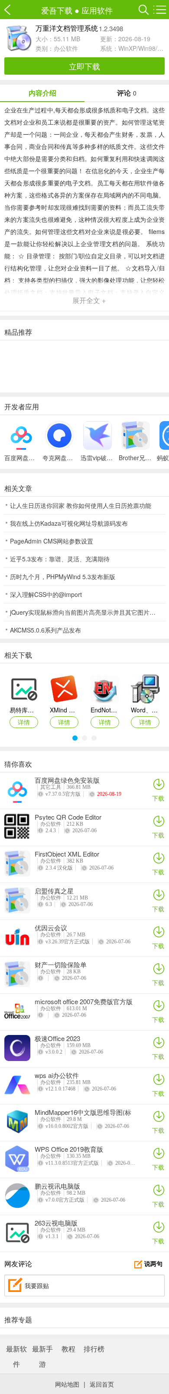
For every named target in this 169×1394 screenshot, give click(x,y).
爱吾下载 (12, 9)
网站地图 (67, 1384)
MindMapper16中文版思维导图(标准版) (83, 1112)
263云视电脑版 (56, 1222)
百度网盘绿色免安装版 (67, 780)
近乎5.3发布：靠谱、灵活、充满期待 (60, 558)
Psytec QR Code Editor (68, 817)
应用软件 (97, 10)
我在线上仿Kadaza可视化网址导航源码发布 (69, 523)
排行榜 (94, 1349)
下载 (158, 798)
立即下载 (84, 66)
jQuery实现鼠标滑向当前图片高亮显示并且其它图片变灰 (86, 612)
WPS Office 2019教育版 (69, 1149)
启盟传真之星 (54, 890)
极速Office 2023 (57, 1038)
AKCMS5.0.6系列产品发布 (45, 630)
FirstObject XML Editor (67, 853)
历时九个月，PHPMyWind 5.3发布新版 (62, 576)
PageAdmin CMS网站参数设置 (51, 541)
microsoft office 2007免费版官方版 (84, 1001)
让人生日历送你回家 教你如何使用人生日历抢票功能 (80, 505)
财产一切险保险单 (61, 964)
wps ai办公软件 (57, 1075)
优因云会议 (51, 927)
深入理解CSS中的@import (46, 594)
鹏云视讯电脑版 (57, 1186)
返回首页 (102, 1384)
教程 (68, 1349)
